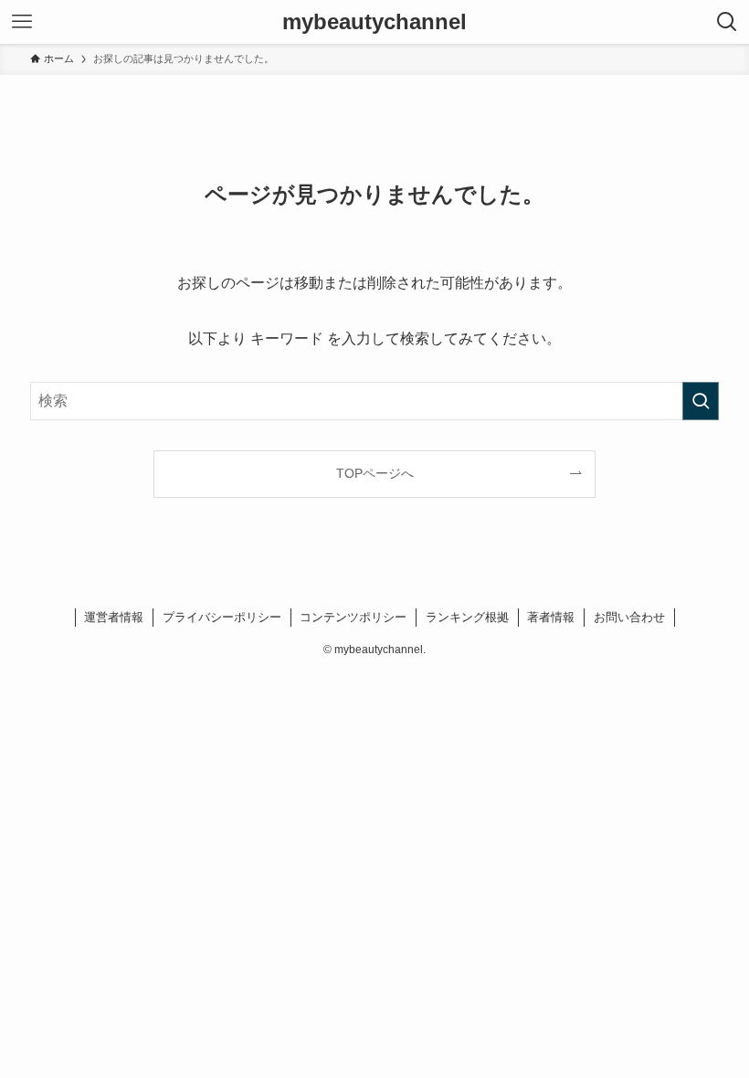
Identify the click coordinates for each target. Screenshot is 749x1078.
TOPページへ (375, 473)
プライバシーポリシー (222, 617)
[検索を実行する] (700, 401)
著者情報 (551, 617)
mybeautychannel (374, 22)
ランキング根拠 (467, 617)
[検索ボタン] (727, 22)
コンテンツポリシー (353, 617)
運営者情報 (113, 617)
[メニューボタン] (22, 22)
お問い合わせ (629, 617)
